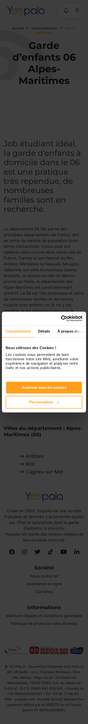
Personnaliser (41, 402)
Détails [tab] (44, 331)
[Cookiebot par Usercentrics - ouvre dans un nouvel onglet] (62, 318)
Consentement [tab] (18, 331)
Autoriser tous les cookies (44, 387)
